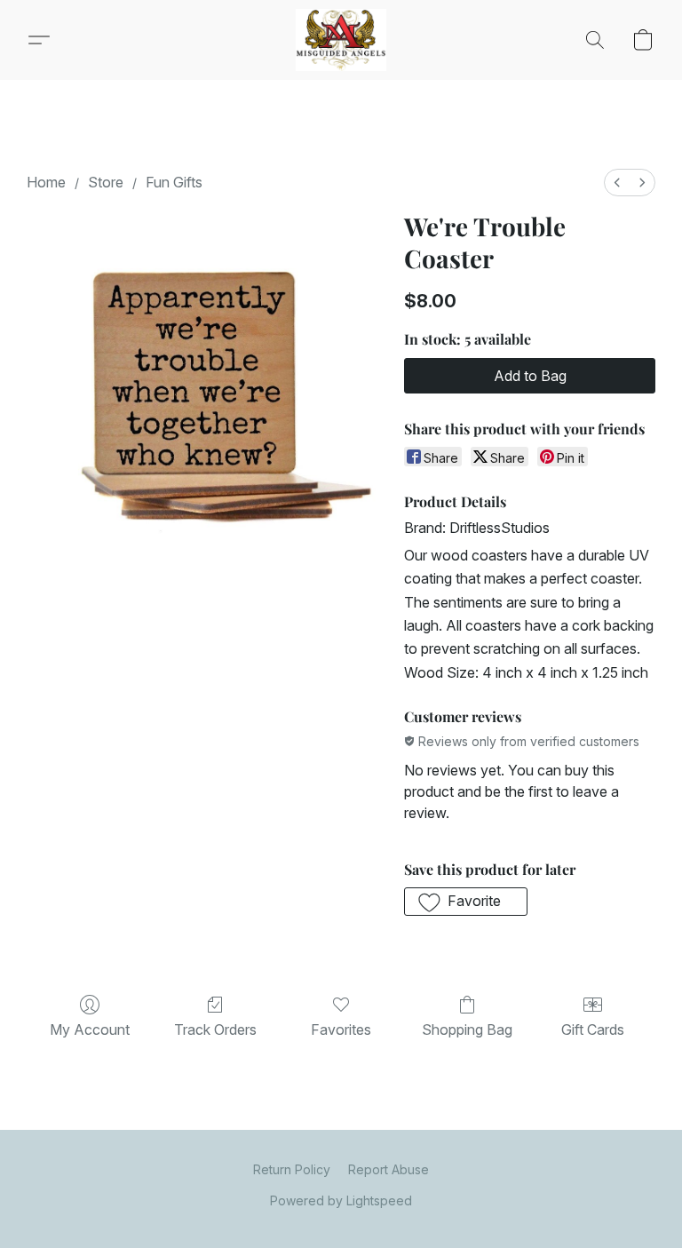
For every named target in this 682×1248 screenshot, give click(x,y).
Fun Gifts (174, 182)
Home (46, 182)
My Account (90, 1029)
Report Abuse (388, 1169)
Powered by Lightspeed (341, 1200)
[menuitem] (617, 182)
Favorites (341, 1029)
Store (105, 182)
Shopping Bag (467, 1029)
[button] (341, 40)
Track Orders (215, 1029)
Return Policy (291, 1169)
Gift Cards (592, 1029)
